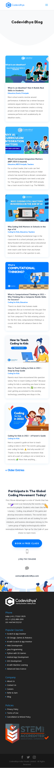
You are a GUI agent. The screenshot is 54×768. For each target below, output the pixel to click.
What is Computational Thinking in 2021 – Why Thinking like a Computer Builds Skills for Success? (27, 297)
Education (11, 93)
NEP (17, 164)
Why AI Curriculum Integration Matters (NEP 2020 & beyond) (25, 160)
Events (18, 93)
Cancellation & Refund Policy (19, 717)
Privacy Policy (12, 709)
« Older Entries (14, 470)
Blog (9, 696)
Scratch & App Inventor (16, 634)
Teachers (30, 164)
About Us (11, 681)
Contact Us (11, 685)
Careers (10, 689)
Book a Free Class (27, 543)
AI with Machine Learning (17, 665)
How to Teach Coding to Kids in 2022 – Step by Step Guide (25, 369)
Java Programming (14, 649)
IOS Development (14, 661)
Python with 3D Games (16, 653)
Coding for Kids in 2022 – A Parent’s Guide (27, 435)
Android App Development (18, 657)
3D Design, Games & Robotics (19, 637)
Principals (25, 93)
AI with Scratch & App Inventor (19, 641)
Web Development (14, 645)
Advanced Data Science (16, 669)
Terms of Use (12, 713)
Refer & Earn (12, 693)
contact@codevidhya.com (27, 576)
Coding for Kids (13, 232)
